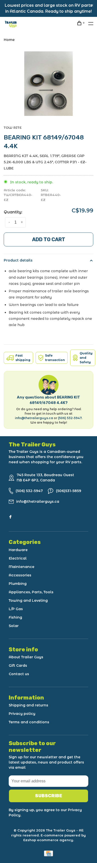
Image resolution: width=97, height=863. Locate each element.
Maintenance (21, 566)
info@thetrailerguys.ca (34, 418)
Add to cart (48, 239)
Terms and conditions (29, 722)
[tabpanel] (48, 83)
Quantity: (13, 212)
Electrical (18, 558)
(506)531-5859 (68, 491)
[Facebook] (10, 517)
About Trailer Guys (26, 657)
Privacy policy (22, 713)
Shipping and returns (28, 705)
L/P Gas (16, 609)
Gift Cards (18, 665)
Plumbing (18, 583)
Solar (14, 626)
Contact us (19, 674)
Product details (18, 260)
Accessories (20, 575)
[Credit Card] (48, 855)
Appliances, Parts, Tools (31, 592)
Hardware (18, 550)
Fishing (15, 617)
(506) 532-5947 (70, 418)
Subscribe (48, 795)
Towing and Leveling (28, 600)
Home (9, 39)
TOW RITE (13, 128)
